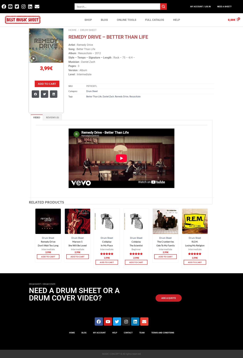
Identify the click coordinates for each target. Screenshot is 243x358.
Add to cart (47, 83)
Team (142, 333)
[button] (35, 94)
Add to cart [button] (48, 257)
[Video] (33, 58)
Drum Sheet (88, 29)
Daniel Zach (108, 96)
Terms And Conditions (162, 333)
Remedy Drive (121, 96)
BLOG (104, 19)
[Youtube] (108, 321)
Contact (128, 333)
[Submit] (163, 6)
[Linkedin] (135, 321)
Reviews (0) (52, 117)
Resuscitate (135, 96)
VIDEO (36, 117)
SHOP (88, 19)
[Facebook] (99, 321)
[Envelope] (144, 321)
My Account (99, 333)
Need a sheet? (224, 6)
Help (114, 333)
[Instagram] (126, 321)
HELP (176, 19)
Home (72, 29)
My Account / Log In (200, 6)
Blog (83, 333)
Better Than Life (94, 96)
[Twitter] (117, 321)
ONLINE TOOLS (126, 19)
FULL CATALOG (154, 19)
